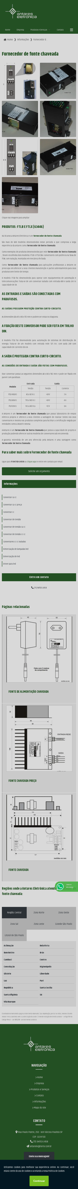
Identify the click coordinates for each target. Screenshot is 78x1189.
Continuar (39, 1181)
